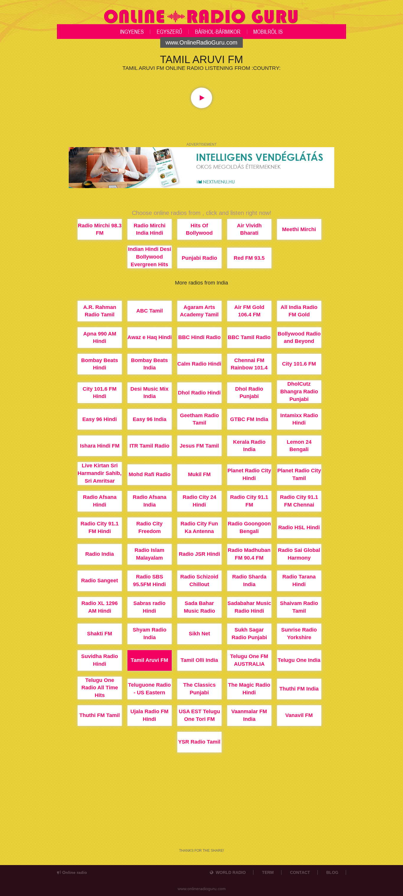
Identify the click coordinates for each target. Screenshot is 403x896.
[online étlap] (201, 167)
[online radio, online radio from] (201, 16)
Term (268, 872)
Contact (300, 872)
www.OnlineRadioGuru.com (201, 42)
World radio (229, 872)
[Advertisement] (201, 817)
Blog (332, 872)
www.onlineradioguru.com (202, 888)
